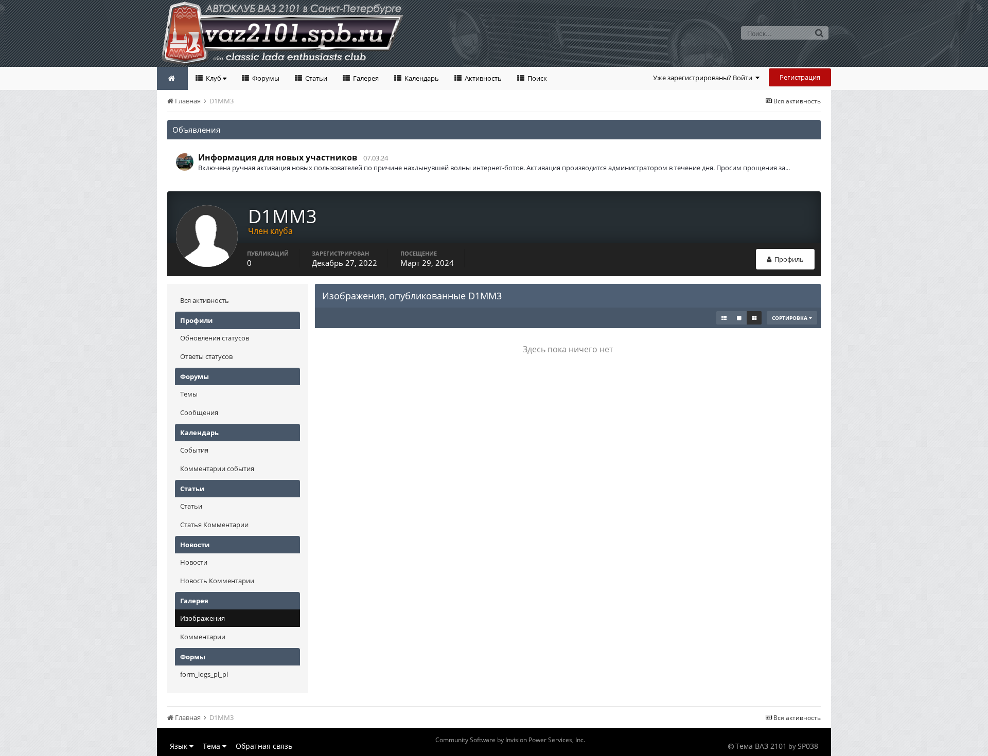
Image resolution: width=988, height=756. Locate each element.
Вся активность (204, 300)
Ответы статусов (206, 356)
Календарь (421, 78)
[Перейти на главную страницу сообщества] (172, 78)
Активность (482, 78)
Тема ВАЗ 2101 (761, 746)
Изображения (202, 618)
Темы (189, 394)
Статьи (315, 78)
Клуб (213, 78)
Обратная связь (264, 746)
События (194, 450)
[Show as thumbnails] (754, 318)
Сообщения (199, 412)
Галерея (365, 78)
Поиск (536, 78)
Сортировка (790, 317)
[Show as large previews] (739, 318)
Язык (179, 746)
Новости (193, 562)
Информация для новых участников (277, 157)
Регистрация (800, 77)
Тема (212, 746)
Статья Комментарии (214, 524)
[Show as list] (724, 318)
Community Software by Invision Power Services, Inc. (510, 739)
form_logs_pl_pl (204, 674)
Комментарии (202, 636)
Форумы (265, 78)
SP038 (808, 746)
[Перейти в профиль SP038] (184, 162)
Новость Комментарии (217, 580)
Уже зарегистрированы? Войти (704, 77)
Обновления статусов (214, 338)
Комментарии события (217, 468)
